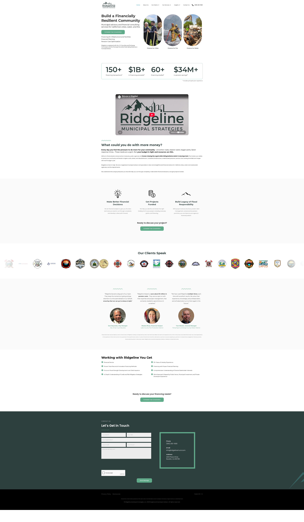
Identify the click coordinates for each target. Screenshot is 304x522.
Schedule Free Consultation (113, 32)
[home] (108, 5)
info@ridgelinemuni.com (175, 450)
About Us (145, 5)
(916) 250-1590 (171, 444)
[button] (155, 5)
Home (138, 5)
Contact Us (186, 5)
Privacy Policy (106, 494)
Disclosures (116, 494)
